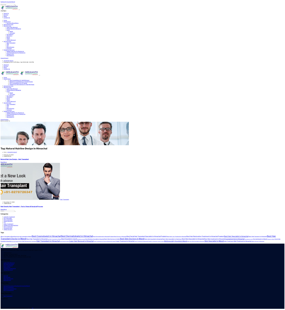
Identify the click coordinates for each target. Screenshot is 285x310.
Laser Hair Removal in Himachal (81, 241)
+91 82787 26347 (8, 60)
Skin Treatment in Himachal (242, 241)
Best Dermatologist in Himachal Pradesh (103, 236)
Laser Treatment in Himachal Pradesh (143, 241)
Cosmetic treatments (10, 268)
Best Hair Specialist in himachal (236, 236)
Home (5, 20)
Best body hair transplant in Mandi (22, 236)
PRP (8, 44)
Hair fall (6, 276)
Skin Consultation (19, 80)
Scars (8, 30)
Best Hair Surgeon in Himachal (257, 236)
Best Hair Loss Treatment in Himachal (176, 236)
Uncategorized (8, 228)
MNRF (11, 31)
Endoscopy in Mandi (271, 239)
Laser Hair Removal (12, 27)
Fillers (8, 38)
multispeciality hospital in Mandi (158, 241)
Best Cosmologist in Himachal (46, 236)
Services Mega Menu (12, 23)
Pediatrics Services (9, 50)
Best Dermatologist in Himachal (77, 236)
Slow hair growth (8, 278)
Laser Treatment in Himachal (125, 241)
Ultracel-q (9, 36)
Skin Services (7, 26)
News (5, 16)
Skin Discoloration (9, 264)
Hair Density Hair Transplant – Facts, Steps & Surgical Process (22, 206)
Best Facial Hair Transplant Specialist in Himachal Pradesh (147, 236)
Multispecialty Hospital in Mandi (175, 241)
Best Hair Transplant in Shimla (54, 239)
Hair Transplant (11, 43)
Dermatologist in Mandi (260, 239)
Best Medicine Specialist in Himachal (94, 239)
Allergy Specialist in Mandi (7, 236)
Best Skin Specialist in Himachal (193, 239)
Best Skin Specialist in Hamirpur (172, 239)
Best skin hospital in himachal (153, 239)
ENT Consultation (18, 83)
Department (7, 21)
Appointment (4, 58)
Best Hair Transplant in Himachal (36, 239)
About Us (6, 13)
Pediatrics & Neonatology (22, 84)
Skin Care (189, 241)
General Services (8, 24)
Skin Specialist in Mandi (214, 241)
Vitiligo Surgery (8, 229)
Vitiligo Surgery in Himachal (257, 241)
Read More (4, 162)
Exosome (9, 48)
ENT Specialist (8, 218)
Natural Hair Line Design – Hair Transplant (15, 159)
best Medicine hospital (81, 239)
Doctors (6, 15)
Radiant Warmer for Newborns (15, 51)
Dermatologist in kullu (249, 239)
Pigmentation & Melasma (14, 28)
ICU (5, 222)
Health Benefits (8, 221)
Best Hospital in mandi (69, 239)
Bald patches (7, 280)
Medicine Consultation (21, 81)
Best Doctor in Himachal (120, 236)
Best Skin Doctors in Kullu (112, 239)
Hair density (7, 277)
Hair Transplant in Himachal (48, 241)
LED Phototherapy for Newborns (16, 52)
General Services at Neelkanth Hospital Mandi (17, 286)
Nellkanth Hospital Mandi (8, 2)
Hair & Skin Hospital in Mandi (16, 241)
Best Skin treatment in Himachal (214, 239)
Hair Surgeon (25, 241)
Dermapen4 (10, 34)
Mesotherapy (10, 47)
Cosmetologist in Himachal (234, 239)
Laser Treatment (8, 224)
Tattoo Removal (11, 40)
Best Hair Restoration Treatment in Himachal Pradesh (205, 236)
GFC (8, 45)
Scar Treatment (8, 265)
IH (32, 308)
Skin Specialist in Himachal (198, 241)
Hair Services (7, 41)
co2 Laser (12, 33)
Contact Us (7, 17)
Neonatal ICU (10, 55)
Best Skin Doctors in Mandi (132, 239)
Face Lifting (7, 267)
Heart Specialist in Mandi (64, 241)
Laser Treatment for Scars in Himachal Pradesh (105, 241)
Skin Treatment (8, 226)
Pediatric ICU (10, 54)
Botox (8, 37)
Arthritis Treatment (9, 217)
